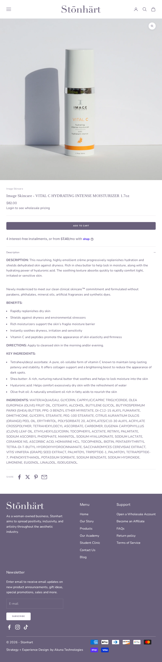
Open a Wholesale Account (136, 514)
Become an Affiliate (131, 521)
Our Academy (89, 536)
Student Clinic (90, 543)
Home (84, 514)
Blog (83, 557)
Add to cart (81, 225)
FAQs (120, 528)
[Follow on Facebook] (9, 627)
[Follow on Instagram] (18, 627)
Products (86, 528)
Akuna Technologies (68, 650)
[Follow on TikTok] (26, 627)
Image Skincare (14, 188)
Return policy (126, 536)
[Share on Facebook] (19, 477)
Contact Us (87, 550)
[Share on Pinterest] (36, 477)
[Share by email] (44, 477)
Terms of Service (128, 543)
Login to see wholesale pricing (28, 208)
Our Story (87, 521)
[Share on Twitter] (28, 477)
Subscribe (18, 616)
